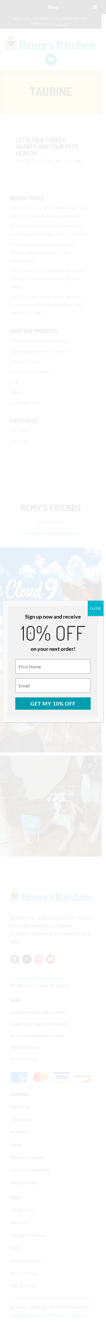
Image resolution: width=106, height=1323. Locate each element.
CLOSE (95, 608)
